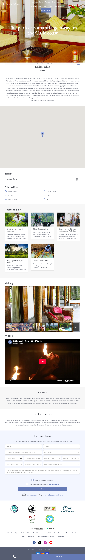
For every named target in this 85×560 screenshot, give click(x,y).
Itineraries (34, 2)
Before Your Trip (12, 533)
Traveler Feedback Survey (46, 536)
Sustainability (25, 533)
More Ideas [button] (57, 6)
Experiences (56, 2)
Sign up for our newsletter (44, 480)
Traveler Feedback (72, 533)
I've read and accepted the (44, 484)
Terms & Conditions (27, 536)
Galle (43, 63)
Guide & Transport (45, 2)
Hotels (45, 6)
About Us (36, 533)
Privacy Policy (54, 484)
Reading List (46, 533)
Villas (50, 6)
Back (78, 64)
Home (33, 63)
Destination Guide (35, 6)
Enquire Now (45, 10)
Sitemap (61, 536)
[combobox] (61, 452)
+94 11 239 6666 (31, 495)
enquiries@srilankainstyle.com (53, 495)
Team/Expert (58, 533)
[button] (42, 134)
